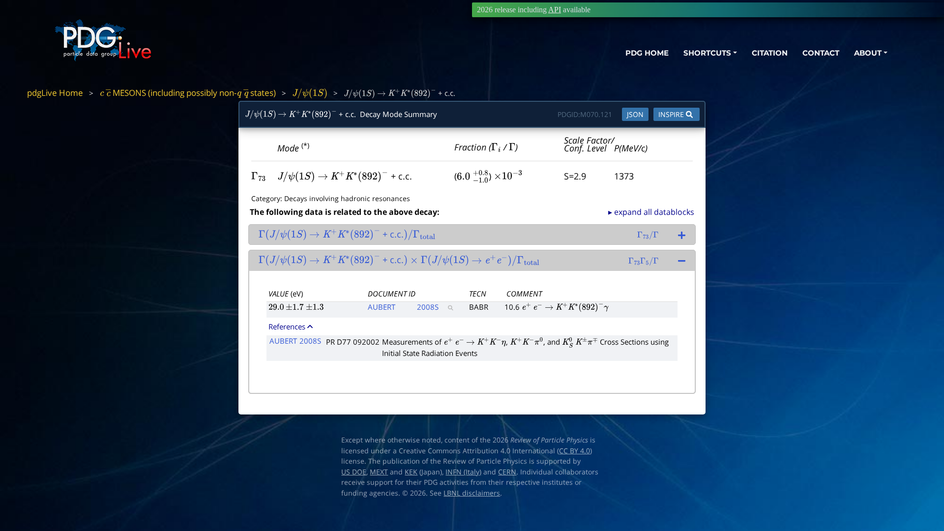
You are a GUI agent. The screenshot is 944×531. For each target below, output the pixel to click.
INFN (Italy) (463, 472)
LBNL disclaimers (471, 493)
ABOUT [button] (868, 53)
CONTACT (820, 53)
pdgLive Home (55, 92)
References (286, 326)
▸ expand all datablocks (651, 211)
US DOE (353, 472)
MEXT (379, 472)
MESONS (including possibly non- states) (187, 92)
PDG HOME (647, 53)
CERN (507, 472)
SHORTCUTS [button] (707, 53)
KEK (411, 472)
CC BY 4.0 (574, 450)
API (554, 9)
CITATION (770, 53)
